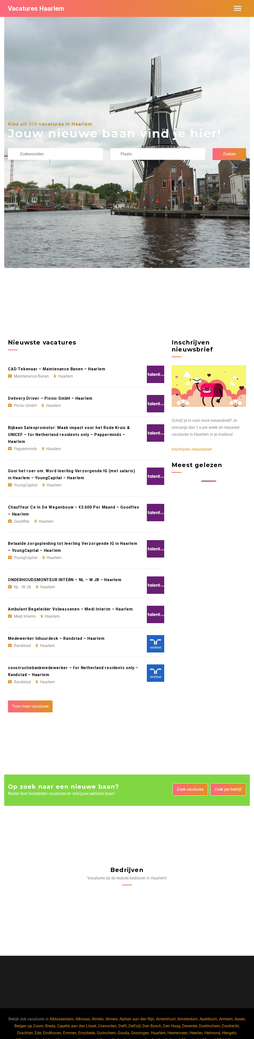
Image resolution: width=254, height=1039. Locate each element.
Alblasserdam (62, 1019)
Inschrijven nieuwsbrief (192, 449)
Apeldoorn (208, 1019)
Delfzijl (134, 1026)
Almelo (98, 1019)
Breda (50, 1026)
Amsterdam (187, 1019)
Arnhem (226, 1019)
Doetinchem (209, 1026)
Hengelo (229, 1033)
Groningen (140, 1033)
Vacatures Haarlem (36, 8)
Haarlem (158, 1033)
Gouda (123, 1033)
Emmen (69, 1033)
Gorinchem (106, 1033)
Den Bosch (151, 1026)
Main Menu (237, 8)
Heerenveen (177, 1033)
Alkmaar (82, 1019)
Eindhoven (52, 1033)
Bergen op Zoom (28, 1026)
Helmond (212, 1033)
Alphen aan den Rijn (136, 1019)
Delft (122, 1026)
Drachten (25, 1033)
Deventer (189, 1026)
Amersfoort (166, 1019)
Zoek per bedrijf (228, 789)
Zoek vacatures (190, 789)
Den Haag (171, 1026)
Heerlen (196, 1033)
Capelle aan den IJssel (76, 1026)
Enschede (86, 1033)
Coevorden (107, 1026)
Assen (239, 1019)
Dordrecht (230, 1026)
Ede (38, 1033)
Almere (111, 1019)
